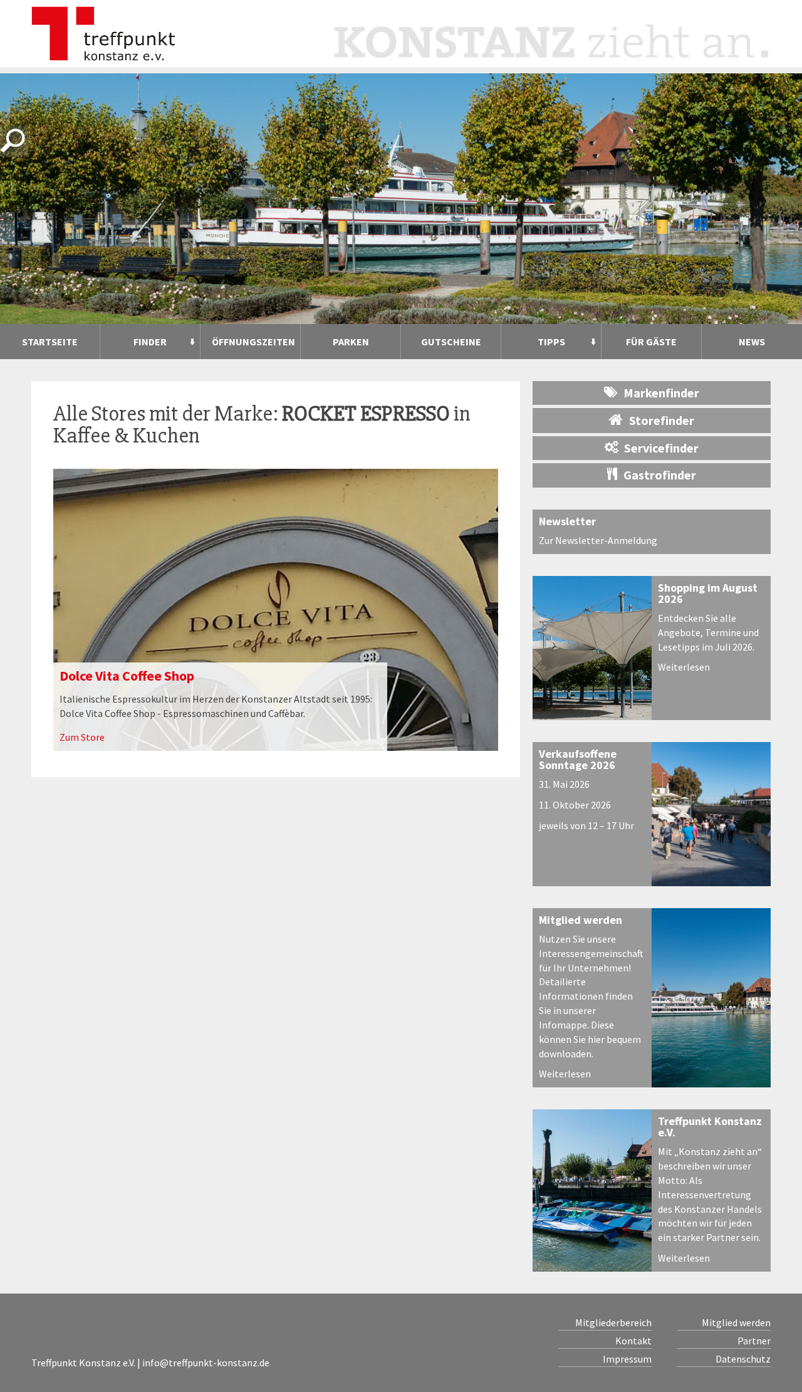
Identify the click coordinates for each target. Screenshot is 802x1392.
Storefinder (661, 420)
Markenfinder (661, 392)
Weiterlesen (684, 667)
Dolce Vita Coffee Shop (127, 675)
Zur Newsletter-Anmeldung (598, 540)
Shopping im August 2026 (708, 593)
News (752, 341)
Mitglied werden (580, 920)
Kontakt (633, 1340)
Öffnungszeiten (253, 341)
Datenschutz (743, 1359)
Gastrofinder (659, 475)
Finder (150, 341)
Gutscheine (451, 341)
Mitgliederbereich (613, 1322)
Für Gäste (651, 341)
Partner (754, 1340)
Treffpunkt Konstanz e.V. (710, 1126)
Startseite (50, 341)
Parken (351, 341)
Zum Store (82, 737)
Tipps (551, 341)
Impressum (627, 1359)
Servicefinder (661, 448)
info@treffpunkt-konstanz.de (205, 1362)
